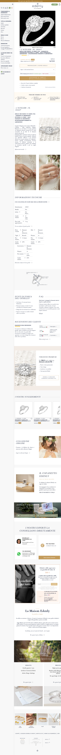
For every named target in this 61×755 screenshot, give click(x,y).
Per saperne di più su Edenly (36, 635)
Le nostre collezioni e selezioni (5, 58)
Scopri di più (52, 588)
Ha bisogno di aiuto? (5, 72)
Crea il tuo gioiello (5, 61)
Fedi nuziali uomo (5, 18)
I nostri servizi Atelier (5, 63)
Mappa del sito (39, 733)
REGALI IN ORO (4, 35)
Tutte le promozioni (5, 45)
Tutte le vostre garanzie (6, 56)
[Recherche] (2, 8)
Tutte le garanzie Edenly (50, 87)
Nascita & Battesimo (5, 40)
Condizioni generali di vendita (27, 733)
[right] (52, 42)
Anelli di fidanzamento (6, 14)
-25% (32, 59)
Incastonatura (20, 246)
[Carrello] (8, 8)
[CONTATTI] (10, 8)
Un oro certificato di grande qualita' (22, 226)
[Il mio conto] (6, 8)
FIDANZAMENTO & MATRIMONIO (5, 12)
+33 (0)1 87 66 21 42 (51, 546)
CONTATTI (17, 733)
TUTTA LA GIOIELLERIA (6, 21)
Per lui (2, 39)
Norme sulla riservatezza (50, 733)
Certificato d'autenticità (26, 87)
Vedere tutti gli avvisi (43, 339)
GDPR (58, 733)
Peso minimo (17, 238)
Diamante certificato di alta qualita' (22, 263)
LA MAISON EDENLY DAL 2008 (6, 53)
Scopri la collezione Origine (22, 453)
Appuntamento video (27, 515)
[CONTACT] (36, 745)
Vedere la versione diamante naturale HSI (49, 377)
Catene (2, 30)
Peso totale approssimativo (18, 222)
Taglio (16, 235)
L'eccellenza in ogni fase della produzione (31, 202)
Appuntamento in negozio (48, 515)
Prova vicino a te (4, 68)
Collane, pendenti (4, 25)
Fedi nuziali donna (5, 16)
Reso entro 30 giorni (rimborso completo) (29, 83)
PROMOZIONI (4, 43)
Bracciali (3, 28)
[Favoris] (4, 8)
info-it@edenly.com (36, 741)
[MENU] (12, 4)
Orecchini (3, 26)
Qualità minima (17, 216)
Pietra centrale (17, 230)
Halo (32, 230)
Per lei (2, 37)
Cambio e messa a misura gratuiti (28, 85)
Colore (17, 212)
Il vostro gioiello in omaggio (6, 47)
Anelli (2, 23)
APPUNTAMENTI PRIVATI (6, 65)
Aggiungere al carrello (37, 78)
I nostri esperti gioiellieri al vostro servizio (55, 98)
